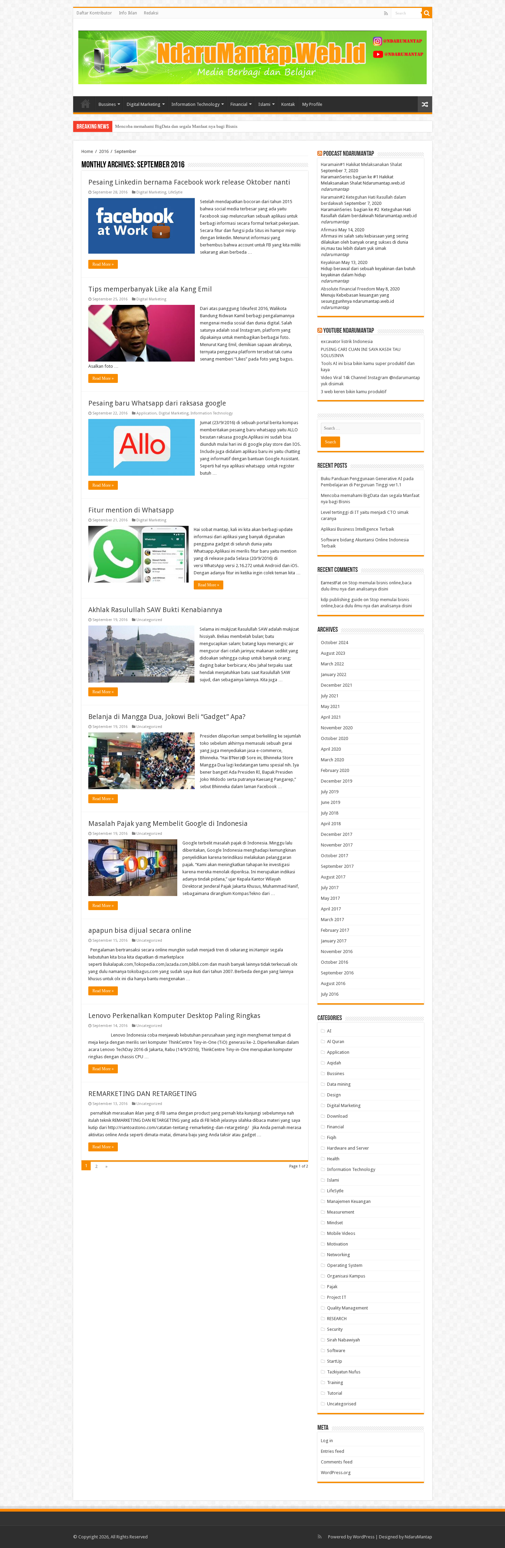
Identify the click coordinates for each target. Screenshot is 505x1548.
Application (146, 413)
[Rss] (386, 13)
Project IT (336, 1297)
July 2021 (329, 695)
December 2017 (336, 834)
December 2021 (336, 685)
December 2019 (336, 781)
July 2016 (329, 994)
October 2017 (334, 855)
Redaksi (151, 13)
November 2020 (336, 727)
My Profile (312, 104)
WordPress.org (336, 1472)
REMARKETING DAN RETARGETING (142, 1094)
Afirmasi (329, 229)
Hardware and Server (348, 1148)
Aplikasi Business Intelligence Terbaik (357, 529)
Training (335, 1382)
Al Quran (335, 1041)
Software (336, 1350)
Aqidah (334, 1062)
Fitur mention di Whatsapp (131, 510)
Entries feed (332, 1451)
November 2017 (336, 845)
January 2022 (333, 674)
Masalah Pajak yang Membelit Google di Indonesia (168, 823)
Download (337, 1116)
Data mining (339, 1084)
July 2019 (329, 791)
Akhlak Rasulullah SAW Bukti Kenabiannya (155, 610)
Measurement (340, 1212)
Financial (239, 104)
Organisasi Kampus (346, 1276)
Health (333, 1158)
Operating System (344, 1265)
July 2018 (329, 813)
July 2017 (329, 887)
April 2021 (331, 717)
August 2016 (333, 983)
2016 (104, 151)
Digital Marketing (143, 104)
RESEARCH (337, 1318)
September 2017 (337, 866)
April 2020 (331, 749)
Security (335, 1329)
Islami (264, 104)
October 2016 (334, 962)
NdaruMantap (418, 1536)
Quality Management (347, 1308)
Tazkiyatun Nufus (343, 1371)
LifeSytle (175, 192)
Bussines (107, 104)
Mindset (335, 1222)
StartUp (334, 1361)
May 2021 (330, 706)
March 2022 (332, 663)
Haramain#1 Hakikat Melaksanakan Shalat (361, 164)
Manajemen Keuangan (349, 1201)
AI (329, 1030)
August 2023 (333, 653)
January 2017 (333, 940)
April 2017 (331, 908)
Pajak (332, 1286)
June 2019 (330, 802)
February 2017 (335, 930)
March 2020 (332, 759)
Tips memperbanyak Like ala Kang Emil (150, 289)
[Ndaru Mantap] (252, 56)
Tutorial (334, 1393)
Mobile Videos (341, 1233)
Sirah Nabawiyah (343, 1339)
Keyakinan (330, 262)
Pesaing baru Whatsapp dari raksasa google (157, 403)
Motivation (337, 1244)
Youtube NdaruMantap (348, 331)
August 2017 (333, 877)
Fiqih (331, 1137)
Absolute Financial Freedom (348, 288)
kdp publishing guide (341, 599)
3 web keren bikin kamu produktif (353, 391)
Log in (327, 1440)
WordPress (363, 1536)
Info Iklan (128, 13)
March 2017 (332, 919)
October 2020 (334, 738)
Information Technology (195, 104)
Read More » (103, 264)
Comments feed (336, 1461)
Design (334, 1094)
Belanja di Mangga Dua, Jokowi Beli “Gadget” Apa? (167, 716)
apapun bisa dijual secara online (139, 930)
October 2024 (334, 642)
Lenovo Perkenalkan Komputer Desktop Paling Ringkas (174, 1015)
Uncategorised (341, 1403)
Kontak (288, 104)
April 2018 (331, 823)
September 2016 (337, 972)
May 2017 (330, 898)
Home (85, 103)
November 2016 (336, 951)
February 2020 (335, 770)
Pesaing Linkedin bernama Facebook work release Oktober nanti (189, 182)
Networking (338, 1254)
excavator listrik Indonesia (347, 341)
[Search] (427, 13)
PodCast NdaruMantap (348, 154)
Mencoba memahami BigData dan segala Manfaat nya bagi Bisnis (176, 126)
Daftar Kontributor (94, 13)
